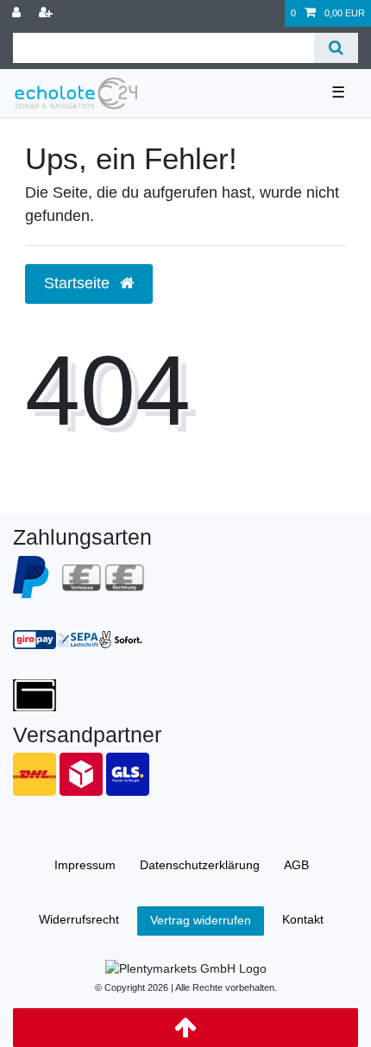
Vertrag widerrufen (200, 920)
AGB (296, 865)
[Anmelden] (18, 13)
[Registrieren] (47, 13)
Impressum (85, 865)
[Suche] (336, 48)
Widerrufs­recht (79, 919)
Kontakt (303, 919)
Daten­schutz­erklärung (200, 865)
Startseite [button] (79, 283)
